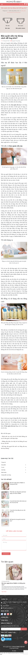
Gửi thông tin (6, 553)
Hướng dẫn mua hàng (6, 475)
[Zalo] (2, 614)
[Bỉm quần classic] (20, 22)
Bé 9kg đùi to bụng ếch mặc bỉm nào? (17, 520)
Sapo (17, 648)
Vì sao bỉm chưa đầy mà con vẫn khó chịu (17, 511)
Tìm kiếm (14, 650)
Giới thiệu (3, 470)
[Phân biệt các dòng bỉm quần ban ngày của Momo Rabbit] (5, 495)
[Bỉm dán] (7, 22)
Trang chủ (3, 462)
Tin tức (2, 467)
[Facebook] (5, 614)
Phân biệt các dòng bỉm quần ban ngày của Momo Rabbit (18, 492)
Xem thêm (4, 591)
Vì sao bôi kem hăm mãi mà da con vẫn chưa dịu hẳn (18, 501)
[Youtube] (8, 614)
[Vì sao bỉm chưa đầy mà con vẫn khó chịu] (5, 513)
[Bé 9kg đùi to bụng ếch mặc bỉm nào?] (5, 522)
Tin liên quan (7, 561)
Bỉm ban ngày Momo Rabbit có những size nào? (17, 483)
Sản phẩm (3, 464)
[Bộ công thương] (14, 639)
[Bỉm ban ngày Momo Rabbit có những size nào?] (5, 485)
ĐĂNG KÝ (24, 629)
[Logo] (14, 1)
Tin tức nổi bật (6, 479)
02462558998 (6, 605)
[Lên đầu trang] (25, 647)
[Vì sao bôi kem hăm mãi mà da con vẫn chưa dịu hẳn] (5, 504)
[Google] (11, 614)
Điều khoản (3, 472)
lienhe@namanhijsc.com (8, 608)
